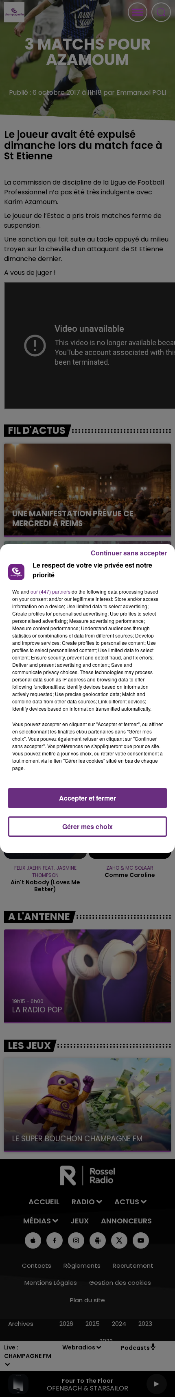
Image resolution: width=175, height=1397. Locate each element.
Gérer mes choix (87, 826)
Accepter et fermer (87, 798)
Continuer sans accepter (129, 552)
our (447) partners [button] (50, 591)
